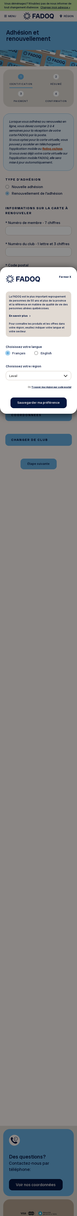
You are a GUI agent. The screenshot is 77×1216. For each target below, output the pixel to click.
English (46, 353)
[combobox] (38, 375)
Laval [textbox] (13, 376)
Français (18, 353)
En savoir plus (18, 315)
